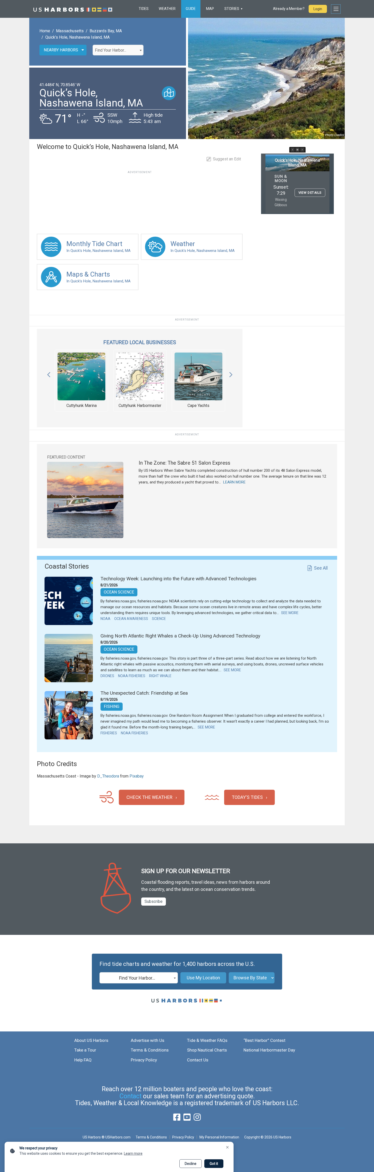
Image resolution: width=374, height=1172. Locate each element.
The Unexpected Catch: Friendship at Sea (144, 693)
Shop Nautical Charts (207, 1050)
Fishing (111, 706)
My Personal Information (219, 1137)
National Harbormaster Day (269, 1050)
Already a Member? (289, 9)
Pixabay (137, 776)
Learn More (234, 482)
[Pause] (297, 150)
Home (44, 30)
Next (230, 373)
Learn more (133, 1153)
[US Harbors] (72, 9)
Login (317, 9)
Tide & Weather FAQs (207, 1040)
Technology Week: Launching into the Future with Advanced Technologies (178, 579)
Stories (231, 9)
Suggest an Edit (227, 159)
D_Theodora (108, 776)
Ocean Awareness (131, 619)
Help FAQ (83, 1059)
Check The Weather (149, 797)
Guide (191, 9)
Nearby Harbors (61, 50)
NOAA (105, 619)
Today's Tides (247, 797)
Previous (48, 373)
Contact (130, 1096)
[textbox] (118, 50)
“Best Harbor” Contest (264, 1040)
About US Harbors (91, 1040)
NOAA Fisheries (131, 676)
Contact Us (197, 1059)
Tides (144, 9)
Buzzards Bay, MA (106, 30)
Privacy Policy (144, 1059)
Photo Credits (334, 135)
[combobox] (118, 50)
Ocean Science (119, 592)
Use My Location (203, 977)
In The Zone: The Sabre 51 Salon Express (184, 463)
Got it (214, 1164)
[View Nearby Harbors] (169, 93)
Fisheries (108, 733)
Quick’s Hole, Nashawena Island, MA (77, 37)
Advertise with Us (147, 1040)
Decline (190, 1164)
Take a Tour (85, 1050)
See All (321, 568)
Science (159, 619)
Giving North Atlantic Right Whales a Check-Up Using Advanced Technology (180, 636)
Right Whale (160, 676)
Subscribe (154, 901)
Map (210, 9)
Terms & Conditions (150, 1050)
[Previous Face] (293, 150)
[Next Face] (302, 150)
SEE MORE (289, 613)
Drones (107, 676)
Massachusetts (70, 30)
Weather (167, 9)
